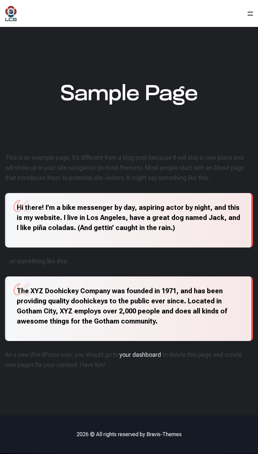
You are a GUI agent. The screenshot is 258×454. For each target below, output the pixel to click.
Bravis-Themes (164, 434)
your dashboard (140, 354)
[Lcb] (11, 14)
